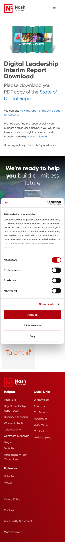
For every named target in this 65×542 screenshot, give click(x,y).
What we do (41, 399)
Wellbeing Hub (42, 437)
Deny (33, 336)
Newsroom (40, 418)
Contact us (32, 194)
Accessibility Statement (18, 521)
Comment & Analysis (16, 435)
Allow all (33, 314)
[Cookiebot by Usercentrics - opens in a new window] (46, 203)
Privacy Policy (12, 499)
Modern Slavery (13, 532)
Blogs (7, 442)
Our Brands (41, 412)
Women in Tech (13, 423)
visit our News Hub (39, 136)
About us (39, 406)
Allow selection (33, 325)
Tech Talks (10, 399)
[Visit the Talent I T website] (18, 352)
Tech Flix (9, 448)
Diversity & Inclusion (16, 417)
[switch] (56, 270)
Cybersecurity (12, 429)
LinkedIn (9, 476)
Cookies (9, 510)
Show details (46, 304)
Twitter (8, 482)
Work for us (41, 424)
